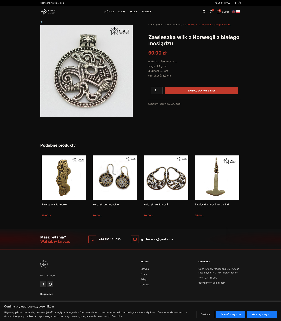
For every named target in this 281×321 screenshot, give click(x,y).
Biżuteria (177, 24)
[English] (233, 11)
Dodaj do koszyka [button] (64, 222)
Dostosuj (205, 314)
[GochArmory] (48, 11)
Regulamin (46, 294)
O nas (121, 11)
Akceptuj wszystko (261, 314)
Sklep (133, 11)
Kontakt (147, 11)
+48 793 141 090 (221, 2)
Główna (109, 11)
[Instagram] (239, 2)
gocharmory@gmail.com (211, 282)
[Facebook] (235, 2)
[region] (140, 311)
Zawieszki (175, 103)
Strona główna (155, 24)
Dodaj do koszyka (201, 90)
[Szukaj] (204, 12)
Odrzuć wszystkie (231, 314)
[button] (42, 22)
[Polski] (238, 11)
